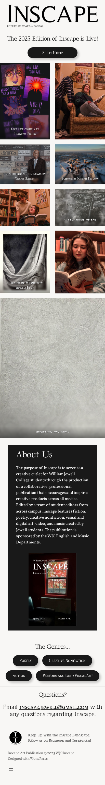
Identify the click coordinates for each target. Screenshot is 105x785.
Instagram (81, 740)
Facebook (56, 740)
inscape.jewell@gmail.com (53, 707)
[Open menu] (11, 769)
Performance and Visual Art (68, 676)
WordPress (38, 758)
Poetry (25, 660)
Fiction (18, 676)
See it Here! (52, 53)
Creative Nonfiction (67, 660)
